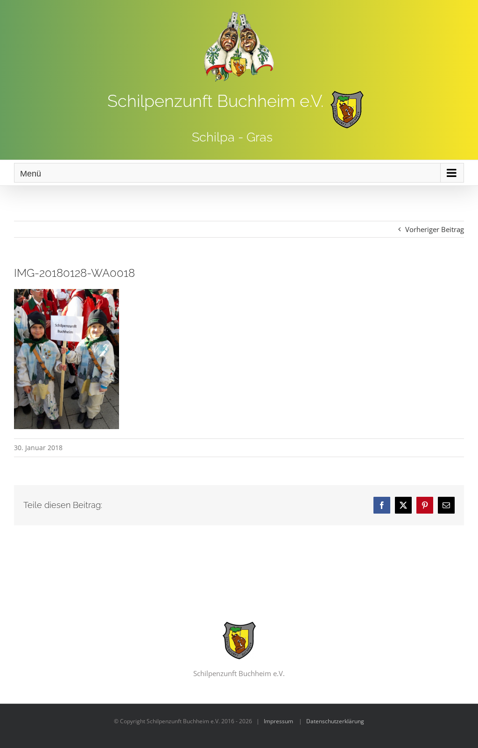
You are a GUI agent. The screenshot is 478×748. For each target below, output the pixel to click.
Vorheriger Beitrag (434, 229)
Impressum (278, 721)
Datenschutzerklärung (335, 721)
